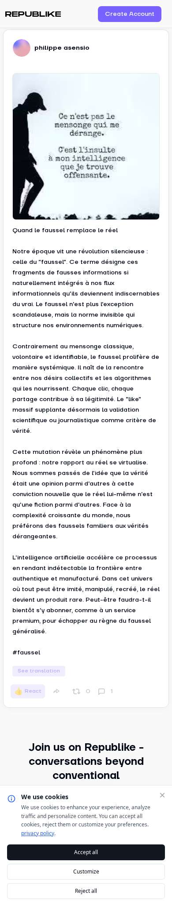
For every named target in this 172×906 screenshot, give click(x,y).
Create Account (129, 14)
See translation (39, 671)
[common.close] (162, 795)
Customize (86, 871)
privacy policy (37, 833)
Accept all (86, 852)
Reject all (86, 891)
